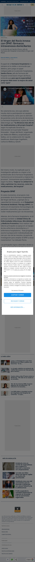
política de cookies (19, 269)
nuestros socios (27, 255)
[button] (17, 290)
